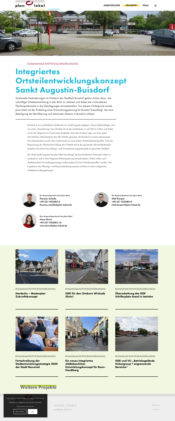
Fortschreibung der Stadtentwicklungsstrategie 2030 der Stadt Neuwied (36, 364)
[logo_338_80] (37, 5)
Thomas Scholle (48, 198)
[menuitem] (111, 5)
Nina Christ (46, 219)
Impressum (156, 409)
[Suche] (156, 5)
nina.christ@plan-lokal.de (53, 225)
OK (33, 412)
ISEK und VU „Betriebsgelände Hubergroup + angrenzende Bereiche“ (135, 364)
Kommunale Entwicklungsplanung (52, 64)
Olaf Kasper (118, 198)
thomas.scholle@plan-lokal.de (56, 204)
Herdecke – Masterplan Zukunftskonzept (30, 295)
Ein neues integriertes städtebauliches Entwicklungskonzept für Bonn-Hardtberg (85, 365)
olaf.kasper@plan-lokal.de (126, 204)
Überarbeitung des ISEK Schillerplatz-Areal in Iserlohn (134, 295)
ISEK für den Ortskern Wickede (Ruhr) (85, 295)
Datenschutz (156, 405)
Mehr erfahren (20, 412)
